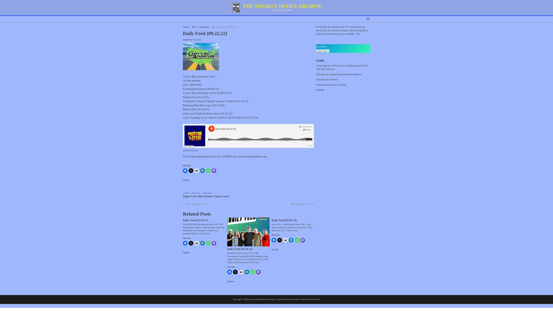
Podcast (196, 193)
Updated (207, 193)
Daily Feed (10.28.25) (239, 249)
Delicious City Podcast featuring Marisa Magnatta (338, 74)
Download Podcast (190, 150)
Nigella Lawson (221, 196)
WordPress (315, 299)
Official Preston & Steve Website (331, 85)
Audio (186, 193)
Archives (321, 46)
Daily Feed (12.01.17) (195, 220)
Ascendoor (294, 299)
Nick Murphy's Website (327, 79)
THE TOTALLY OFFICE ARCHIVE (282, 6)
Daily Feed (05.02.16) (284, 220)
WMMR (320, 90)
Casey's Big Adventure (202, 196)
